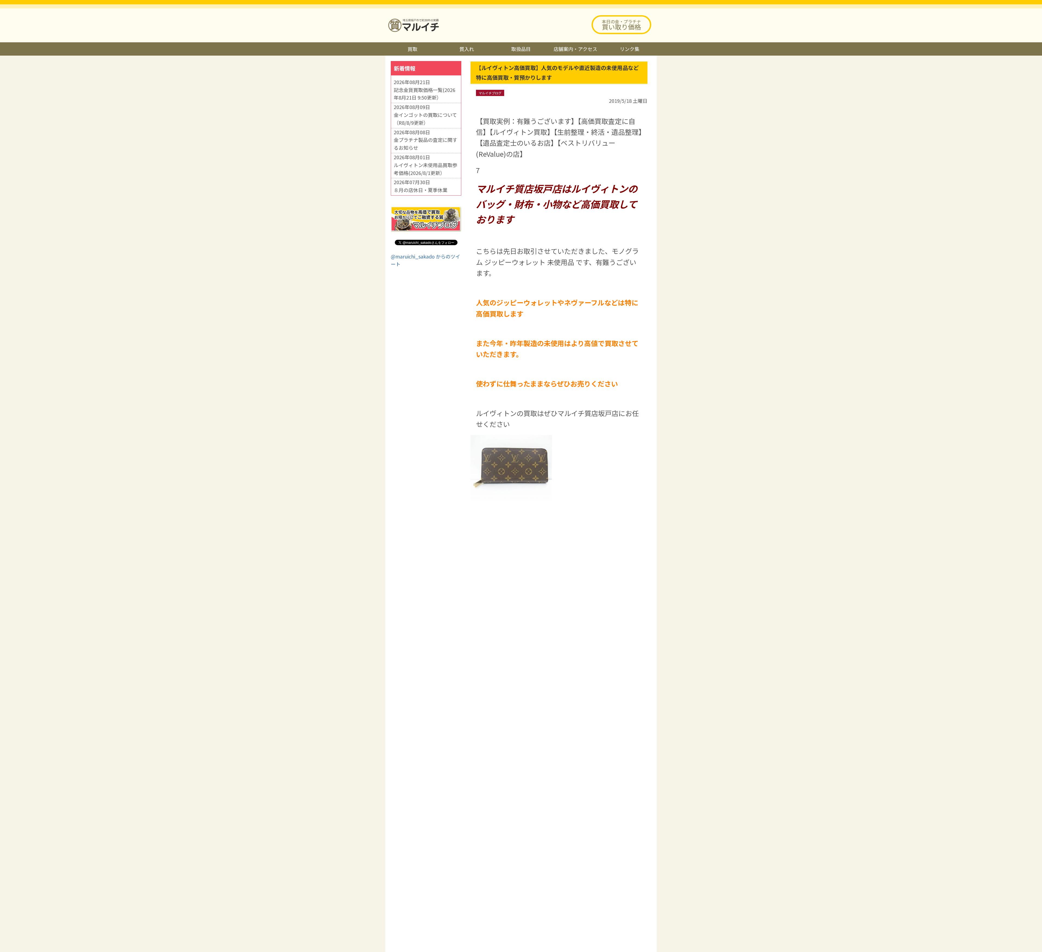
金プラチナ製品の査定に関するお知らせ (425, 143)
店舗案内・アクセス (575, 48)
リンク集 (629, 48)
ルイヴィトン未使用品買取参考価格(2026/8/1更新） (425, 168)
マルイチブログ (490, 93)
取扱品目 (521, 48)
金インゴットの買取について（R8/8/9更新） (425, 118)
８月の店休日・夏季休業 (420, 189)
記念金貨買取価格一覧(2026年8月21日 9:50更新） (424, 93)
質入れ (466, 48)
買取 (412, 48)
